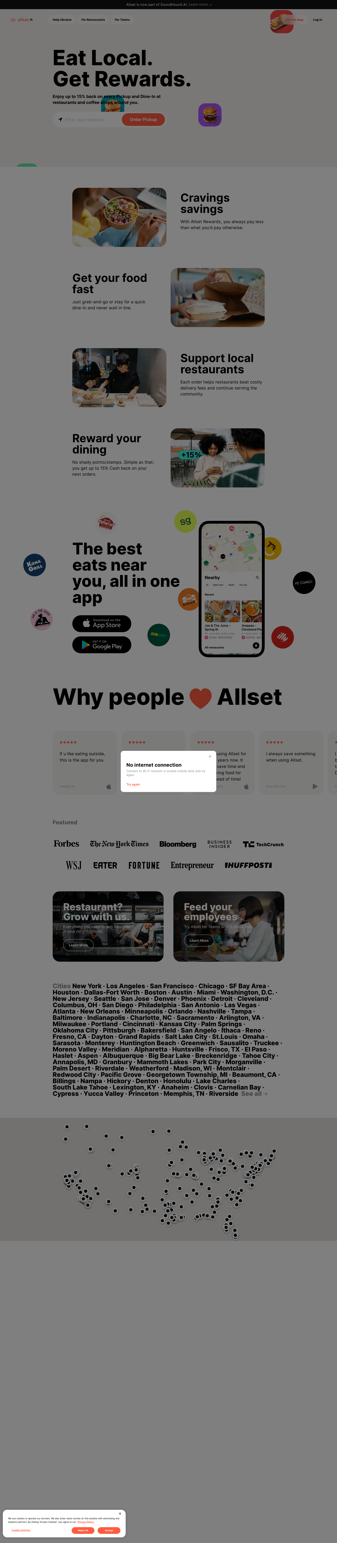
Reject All (83, 1530)
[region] (64, 1523)
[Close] (120, 1514)
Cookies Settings (21, 1530)
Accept (109, 1530)
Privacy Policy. (86, 1521)
